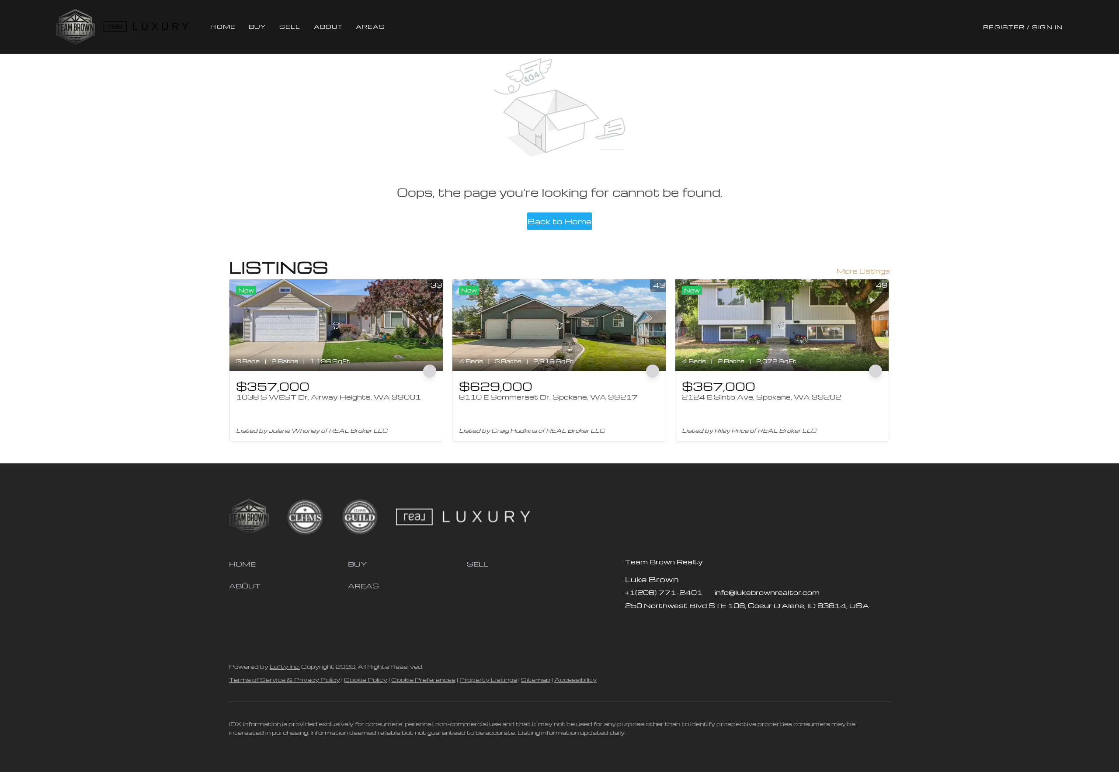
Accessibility (575, 679)
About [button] (328, 26)
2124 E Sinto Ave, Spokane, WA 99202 (761, 397)
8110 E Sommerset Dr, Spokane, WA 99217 (548, 397)
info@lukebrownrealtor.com (767, 592)
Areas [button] (371, 26)
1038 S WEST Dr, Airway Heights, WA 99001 (328, 397)
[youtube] (684, 625)
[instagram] (666, 625)
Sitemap (535, 679)
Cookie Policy (365, 679)
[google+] (701, 625)
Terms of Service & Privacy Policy (284, 679)
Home (222, 26)
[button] (75, 27)
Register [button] (1004, 27)
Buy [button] (257, 26)
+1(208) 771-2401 (663, 592)
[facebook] (631, 625)
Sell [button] (289, 26)
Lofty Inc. (285, 666)
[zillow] (649, 625)
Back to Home (559, 221)
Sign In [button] (1047, 27)
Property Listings (488, 679)
